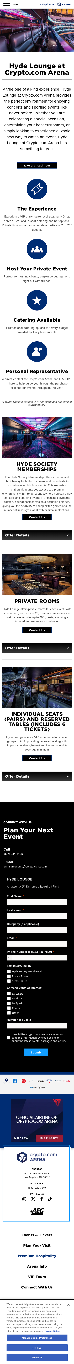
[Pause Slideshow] (58, 1104)
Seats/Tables (19, 981)
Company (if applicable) (23, 924)
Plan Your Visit (37, 1245)
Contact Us (37, 517)
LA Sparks (18, 1003)
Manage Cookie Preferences (37, 1338)
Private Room (20, 976)
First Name (14, 896)
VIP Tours (37, 1277)
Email (10, 938)
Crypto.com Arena (55, 4)
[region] (37, 1331)
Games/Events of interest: (24, 988)
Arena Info (37, 1266)
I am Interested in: (19, 965)
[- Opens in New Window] (6, 1080)
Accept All (37, 1357)
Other (15, 1012)
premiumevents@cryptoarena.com (25, 866)
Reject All (37, 1348)
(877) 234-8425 (13, 853)
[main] (37, 537)
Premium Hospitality (37, 1256)
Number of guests (19, 1019)
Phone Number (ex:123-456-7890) (29, 951)
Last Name (14, 910)
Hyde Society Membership (27, 971)
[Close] (68, 1305)
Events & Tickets (37, 1235)
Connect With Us (37, 1287)
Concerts (17, 1008)
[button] (50, 45)
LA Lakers (17, 993)
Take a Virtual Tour (37, 165)
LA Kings (17, 998)
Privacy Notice (52, 1331)
